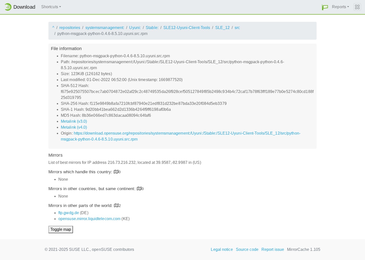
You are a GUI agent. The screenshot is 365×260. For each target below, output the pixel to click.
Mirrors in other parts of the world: (81, 205)
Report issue (272, 249)
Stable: (152, 28)
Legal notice (222, 249)
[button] (325, 7)
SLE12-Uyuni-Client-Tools (186, 28)
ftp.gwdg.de (68, 213)
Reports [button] (339, 7)
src (237, 28)
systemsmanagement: (104, 28)
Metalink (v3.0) (74, 121)
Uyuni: (135, 28)
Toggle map (60, 229)
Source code (247, 249)
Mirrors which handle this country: (81, 172)
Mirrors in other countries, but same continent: (92, 188)
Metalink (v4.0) (74, 127)
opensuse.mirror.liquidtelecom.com (89, 219)
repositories (69, 28)
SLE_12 (222, 28)
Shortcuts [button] (49, 7)
